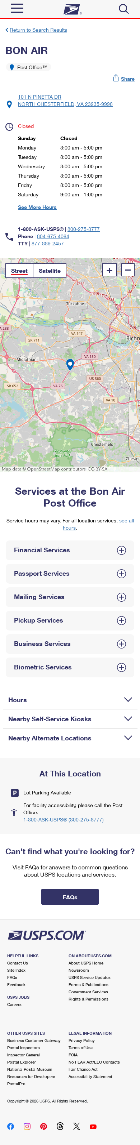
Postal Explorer (21, 1062)
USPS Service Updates (90, 977)
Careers (14, 1004)
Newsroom (79, 970)
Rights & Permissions (88, 999)
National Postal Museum (29, 1069)
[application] (70, 365)
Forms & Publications (88, 984)
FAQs (12, 977)
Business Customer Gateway (34, 1040)
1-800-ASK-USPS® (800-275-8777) (63, 819)
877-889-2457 (48, 243)
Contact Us (17, 963)
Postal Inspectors (23, 1047)
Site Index (16, 970)
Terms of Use (81, 1047)
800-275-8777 (83, 229)
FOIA (73, 1054)
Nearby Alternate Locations (50, 738)
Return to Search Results (38, 30)
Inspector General (23, 1054)
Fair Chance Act (83, 1069)
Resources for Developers (31, 1076)
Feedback (16, 984)
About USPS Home (86, 963)
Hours (17, 700)
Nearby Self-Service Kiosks (50, 719)
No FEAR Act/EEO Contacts (94, 1062)
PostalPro (16, 1083)
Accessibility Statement (90, 1076)
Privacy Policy (82, 1040)
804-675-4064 (53, 236)
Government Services (88, 991)
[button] (124, 79)
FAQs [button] (70, 897)
